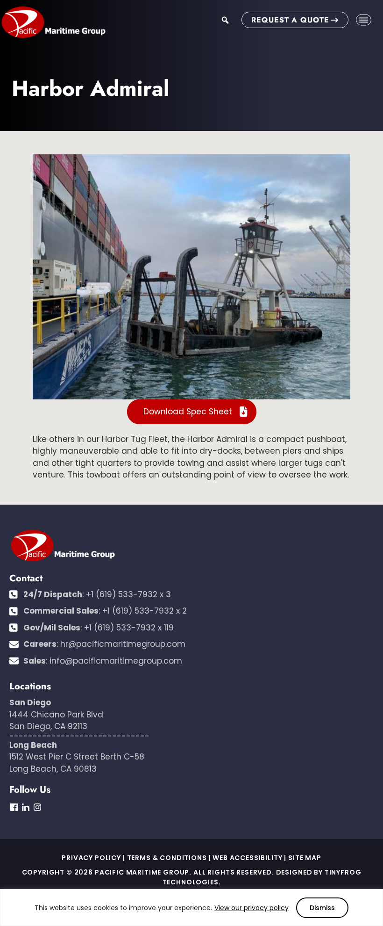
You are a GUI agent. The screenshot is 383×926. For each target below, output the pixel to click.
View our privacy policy (251, 907)
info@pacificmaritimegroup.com (116, 660)
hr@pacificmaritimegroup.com (122, 644)
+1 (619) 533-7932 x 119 (129, 627)
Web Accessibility (247, 857)
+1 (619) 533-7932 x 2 (144, 610)
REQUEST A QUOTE (290, 19)
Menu (363, 20)
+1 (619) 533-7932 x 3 (128, 594)
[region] (191, 907)
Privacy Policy (91, 857)
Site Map (304, 857)
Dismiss (322, 907)
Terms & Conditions (167, 857)
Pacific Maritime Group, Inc (53, 23)
